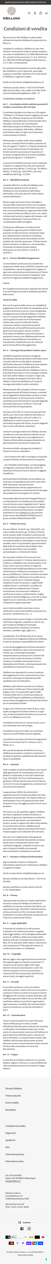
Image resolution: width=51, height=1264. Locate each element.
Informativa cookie (14, 1161)
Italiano (26, 1222)
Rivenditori (10, 1110)
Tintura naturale (13, 1095)
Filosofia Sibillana (13, 1088)
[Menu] (46, 13)
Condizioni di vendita (15, 1126)
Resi (7, 1147)
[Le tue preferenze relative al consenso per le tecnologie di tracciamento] (46, 1259)
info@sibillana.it (13, 1181)
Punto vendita (12, 1102)
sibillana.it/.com (27, 512)
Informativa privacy (14, 1154)
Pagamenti (10, 1133)
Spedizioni (10, 1140)
